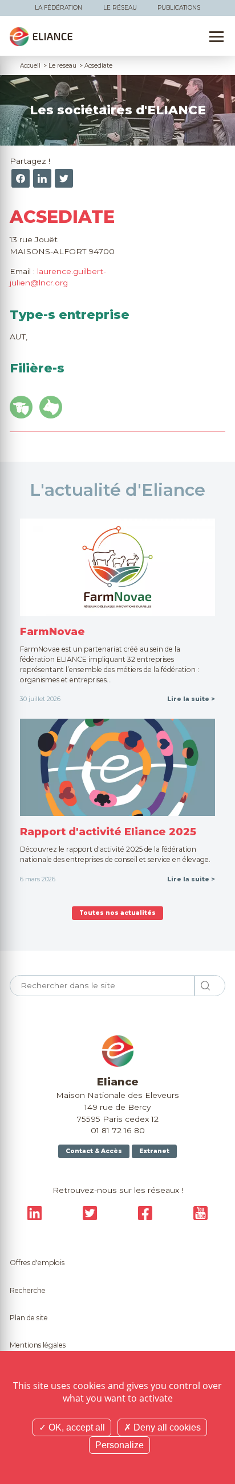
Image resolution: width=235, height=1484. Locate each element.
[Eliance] (41, 36)
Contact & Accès (94, 1151)
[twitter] (64, 178)
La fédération (58, 7)
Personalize (119, 1445)
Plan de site (29, 1317)
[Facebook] (20, 178)
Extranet (154, 1151)
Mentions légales (38, 1345)
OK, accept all (75, 1427)
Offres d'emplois (37, 1262)
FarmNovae (52, 631)
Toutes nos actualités (117, 913)
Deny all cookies (166, 1427)
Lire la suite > (191, 699)
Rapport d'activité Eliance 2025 (108, 831)
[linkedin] (42, 178)
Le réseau (120, 7)
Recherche (28, 1290)
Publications (178, 7)
